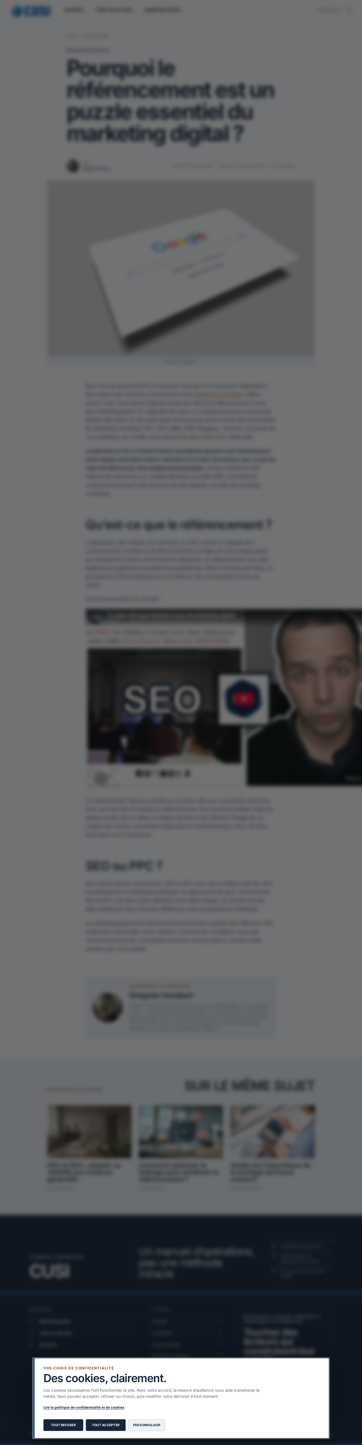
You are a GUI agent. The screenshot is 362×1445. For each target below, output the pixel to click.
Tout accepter (106, 1425)
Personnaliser (146, 1425)
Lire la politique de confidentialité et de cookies (83, 1407)
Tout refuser (63, 1425)
